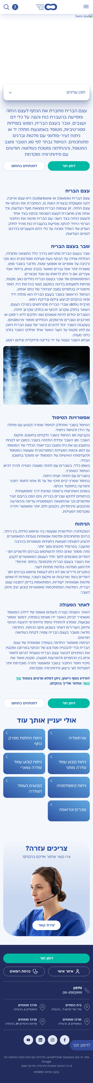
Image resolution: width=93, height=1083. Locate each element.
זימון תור (68, 166)
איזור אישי (65, 971)
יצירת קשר (46, 925)
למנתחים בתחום (24, 166)
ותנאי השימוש (16, 1057)
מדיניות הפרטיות (35, 1057)
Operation (75, 18)
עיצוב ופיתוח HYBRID (46, 1072)
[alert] (90, 1045)
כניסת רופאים (20, 971)
